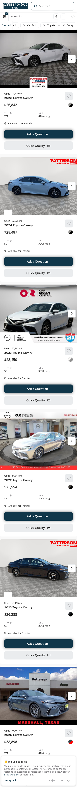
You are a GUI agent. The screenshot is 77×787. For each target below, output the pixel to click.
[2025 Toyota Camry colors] (70, 742)
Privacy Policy (11, 774)
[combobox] (52, 6)
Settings (66, 780)
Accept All (10, 780)
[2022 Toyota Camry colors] (70, 105)
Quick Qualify (36, 146)
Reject (53, 780)
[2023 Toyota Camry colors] (70, 359)
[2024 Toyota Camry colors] (70, 232)
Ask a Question (37, 134)
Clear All (6, 25)
